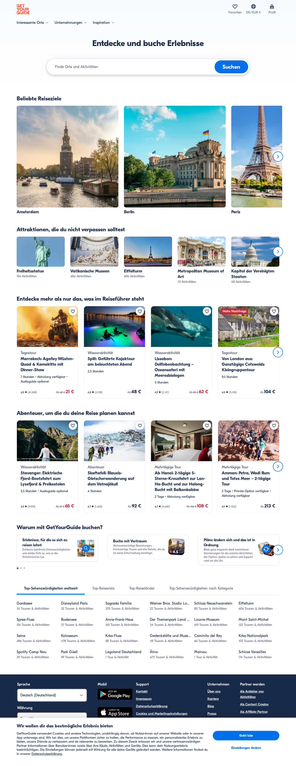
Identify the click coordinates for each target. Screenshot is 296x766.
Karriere (213, 699)
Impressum (144, 699)
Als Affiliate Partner (254, 712)
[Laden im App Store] (115, 713)
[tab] (51, 588)
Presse (211, 714)
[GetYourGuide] (23, 9)
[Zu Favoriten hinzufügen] (73, 311)
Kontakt (142, 691)
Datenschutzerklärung (151, 706)
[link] (67, 160)
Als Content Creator (254, 704)
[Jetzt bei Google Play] (115, 695)
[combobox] (134, 66)
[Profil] (272, 6)
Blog (210, 706)
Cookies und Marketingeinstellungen (162, 714)
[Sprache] (253, 6)
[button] (67, 160)
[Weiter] (278, 156)
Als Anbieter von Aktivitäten (252, 694)
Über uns (213, 691)
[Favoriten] (235, 6)
